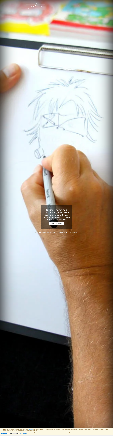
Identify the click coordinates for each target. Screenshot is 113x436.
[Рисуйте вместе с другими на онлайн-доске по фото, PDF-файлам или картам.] (35, 6)
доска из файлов (76, 6)
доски (68, 6)
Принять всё (4, 433)
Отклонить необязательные (13, 433)
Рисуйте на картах (73, 232)
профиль (85, 6)
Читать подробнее (23, 433)
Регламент (30, 429)
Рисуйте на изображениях (42, 232)
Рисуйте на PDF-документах (59, 232)
